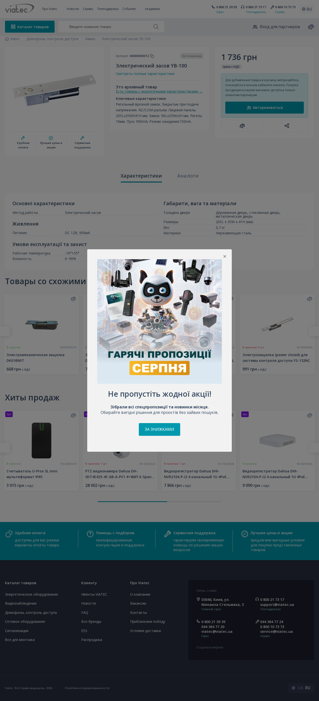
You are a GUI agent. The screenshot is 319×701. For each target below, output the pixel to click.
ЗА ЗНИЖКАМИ (159, 429)
